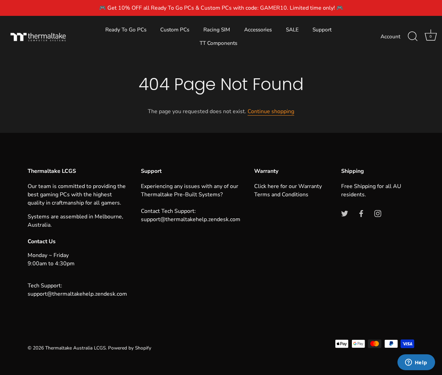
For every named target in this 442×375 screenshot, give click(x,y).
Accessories (258, 29)
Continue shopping (271, 111)
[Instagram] (377, 213)
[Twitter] (344, 213)
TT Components (218, 43)
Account (390, 36)
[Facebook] (361, 213)
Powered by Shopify (129, 348)
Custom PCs (174, 29)
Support (322, 29)
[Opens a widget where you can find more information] (416, 363)
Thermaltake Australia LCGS (75, 348)
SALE (292, 29)
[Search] (412, 36)
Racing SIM (216, 29)
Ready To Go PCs (125, 29)
